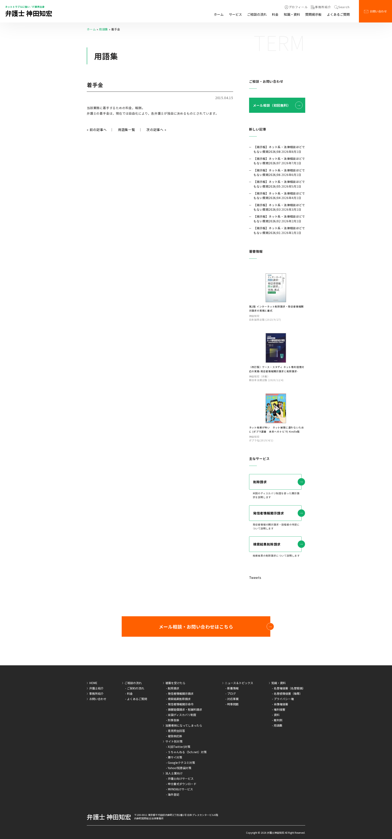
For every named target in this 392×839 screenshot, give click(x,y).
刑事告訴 (173, 720)
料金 (275, 14)
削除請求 (260, 481)
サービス (235, 14)
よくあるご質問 (338, 14)
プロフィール (298, 7)
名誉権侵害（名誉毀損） (289, 688)
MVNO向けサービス (180, 789)
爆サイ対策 (175, 757)
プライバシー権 (284, 699)
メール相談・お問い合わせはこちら (196, 626)
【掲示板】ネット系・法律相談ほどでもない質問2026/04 (279, 195)
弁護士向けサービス (181, 778)
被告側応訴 (175, 736)
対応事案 (233, 699)
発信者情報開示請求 (268, 513)
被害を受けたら (175, 683)
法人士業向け (174, 773)
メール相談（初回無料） (272, 105)
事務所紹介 (323, 7)
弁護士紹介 (96, 688)
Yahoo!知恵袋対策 (179, 768)
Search (344, 7)
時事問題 (233, 704)
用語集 (103, 29)
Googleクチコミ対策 (181, 763)
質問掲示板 (313, 14)
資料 (277, 715)
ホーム (219, 14)
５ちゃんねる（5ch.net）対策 (187, 752)
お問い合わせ (378, 11)
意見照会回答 (176, 731)
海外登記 (173, 794)
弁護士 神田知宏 (28, 13)
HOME (93, 683)
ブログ (231, 693)
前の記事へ (97, 129)
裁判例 (278, 720)
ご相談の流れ (257, 14)
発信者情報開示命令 (181, 704)
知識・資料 (292, 14)
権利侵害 (279, 709)
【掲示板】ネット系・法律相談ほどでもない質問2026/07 (279, 161)
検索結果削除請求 (267, 544)
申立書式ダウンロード (182, 784)
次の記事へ (156, 129)
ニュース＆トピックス (239, 683)
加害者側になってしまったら (183, 725)
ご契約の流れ (135, 688)
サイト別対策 (174, 741)
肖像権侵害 (281, 704)
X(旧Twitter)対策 (179, 747)
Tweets (255, 577)
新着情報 (233, 688)
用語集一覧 (126, 129)
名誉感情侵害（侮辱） (288, 693)
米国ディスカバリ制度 (182, 715)
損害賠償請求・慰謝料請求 (185, 709)
